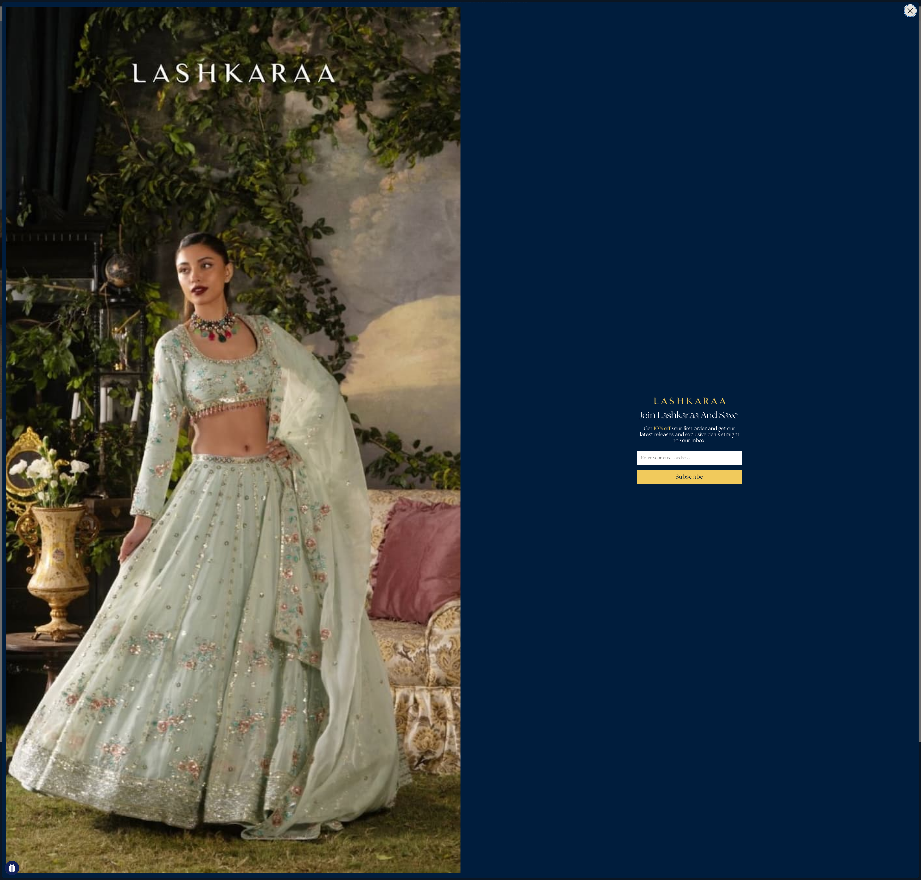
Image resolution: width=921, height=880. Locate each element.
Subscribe (689, 477)
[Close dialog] (910, 11)
